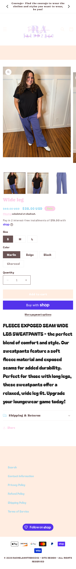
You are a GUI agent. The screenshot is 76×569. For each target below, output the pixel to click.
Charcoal (15, 264)
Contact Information (21, 476)
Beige (30, 255)
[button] (5, 29)
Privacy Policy (16, 485)
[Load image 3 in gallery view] (61, 183)
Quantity (8, 272)
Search (12, 467)
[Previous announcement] (7, 6)
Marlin (11, 255)
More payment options (38, 314)
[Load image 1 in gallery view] (14, 183)
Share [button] (11, 428)
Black (47, 255)
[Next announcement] (69, 6)
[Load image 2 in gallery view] (38, 183)
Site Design (49, 557)
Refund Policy (16, 494)
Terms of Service (18, 511)
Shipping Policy (17, 503)
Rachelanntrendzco (26, 557)
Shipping (7, 213)
